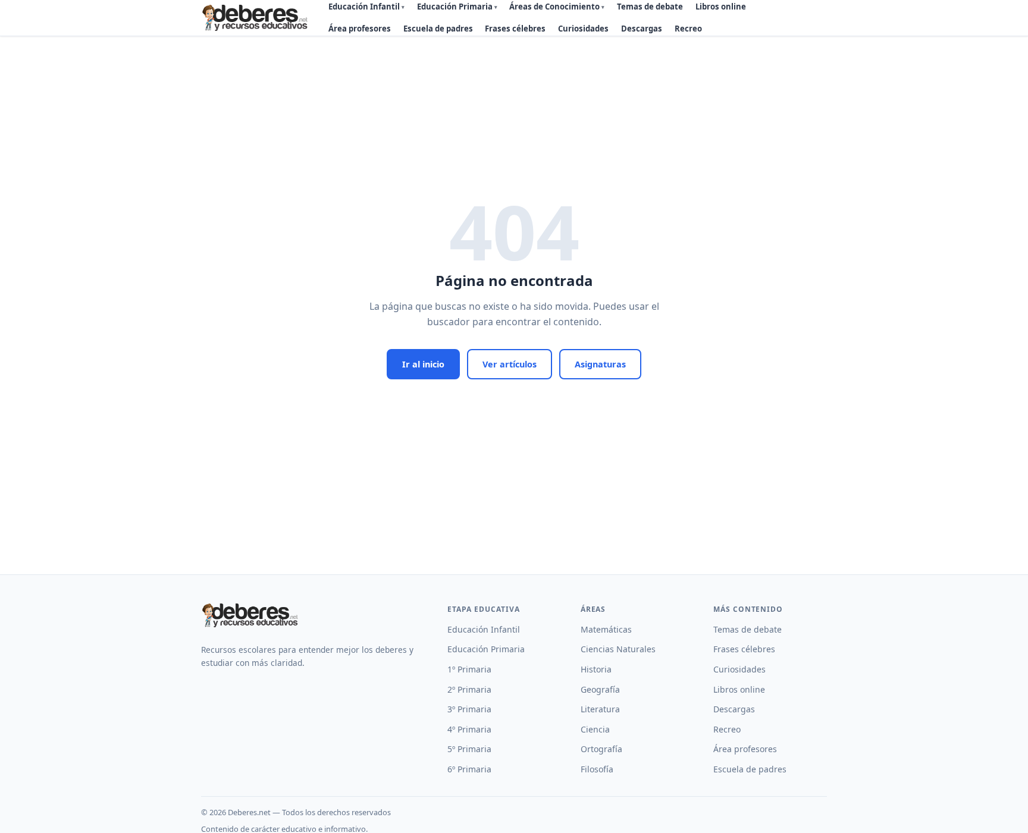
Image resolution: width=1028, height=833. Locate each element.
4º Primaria (469, 729)
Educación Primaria (486, 649)
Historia (596, 669)
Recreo (688, 28)
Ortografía (601, 749)
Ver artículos (509, 364)
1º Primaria (469, 669)
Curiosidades (583, 28)
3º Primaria (469, 709)
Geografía (600, 689)
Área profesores (359, 28)
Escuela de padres (438, 28)
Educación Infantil (483, 629)
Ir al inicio (423, 364)
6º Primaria (469, 769)
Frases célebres (515, 28)
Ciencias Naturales (618, 649)
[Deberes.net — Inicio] (256, 18)
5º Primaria (469, 749)
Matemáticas (606, 629)
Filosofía (597, 769)
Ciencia (595, 729)
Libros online (739, 689)
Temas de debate (747, 629)
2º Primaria (469, 689)
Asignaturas (600, 364)
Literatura (600, 709)
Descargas (641, 28)
